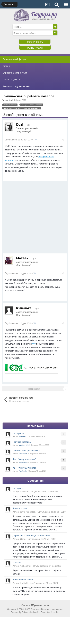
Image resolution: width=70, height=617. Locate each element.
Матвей (22, 257)
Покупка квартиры (22, 441)
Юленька (23, 307)
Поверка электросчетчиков (26, 450)
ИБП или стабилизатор (24, 467)
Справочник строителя (15, 72)
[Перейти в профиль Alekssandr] (7, 563)
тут (34, 343)
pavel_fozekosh (28, 511)
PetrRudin (23, 453)
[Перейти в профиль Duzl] (9, 126)
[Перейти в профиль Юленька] (9, 310)
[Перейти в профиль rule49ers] (7, 434)
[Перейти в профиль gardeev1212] (7, 443)
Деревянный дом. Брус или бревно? (31, 535)
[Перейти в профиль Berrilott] (7, 580)
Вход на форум (35, 41)
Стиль (25, 605)
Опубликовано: (19, 139)
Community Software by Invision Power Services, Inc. (35, 612)
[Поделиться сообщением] (63, 139)
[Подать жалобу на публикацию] (36, 139)
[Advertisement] (35, 218)
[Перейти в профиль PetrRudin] (7, 451)
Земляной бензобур (23, 579)
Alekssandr (25, 565)
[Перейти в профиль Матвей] (9, 260)
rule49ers (23, 436)
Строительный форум (14, 59)
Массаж (17, 562)
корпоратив (18, 433)
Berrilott (24, 582)
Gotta (22, 538)
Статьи (6, 65)
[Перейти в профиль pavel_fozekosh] (7, 509)
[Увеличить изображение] (31, 367)
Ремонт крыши (20, 508)
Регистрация (35, 47)
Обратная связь (40, 605)
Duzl (10, 99)
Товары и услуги (11, 79)
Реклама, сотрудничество (16, 86)
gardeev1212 (24, 445)
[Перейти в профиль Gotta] (7, 536)
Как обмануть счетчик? (24, 459)
